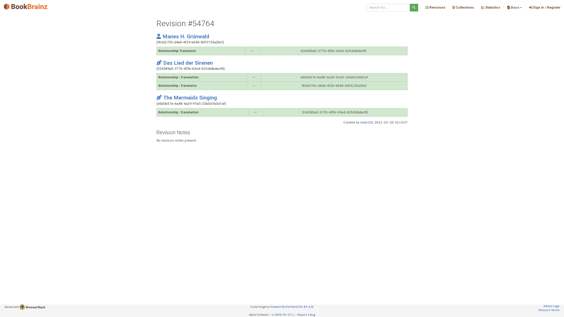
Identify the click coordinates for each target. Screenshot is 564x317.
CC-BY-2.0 (306, 307)
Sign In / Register (546, 7)
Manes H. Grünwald (186, 36)
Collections (464, 7)
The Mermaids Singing (190, 98)
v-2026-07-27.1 (283, 315)
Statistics (492, 7)
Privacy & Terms (548, 310)
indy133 (366, 122)
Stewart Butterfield (283, 307)
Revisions (437, 7)
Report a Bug (306, 315)
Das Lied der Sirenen (188, 63)
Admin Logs (551, 306)
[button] (514, 7)
